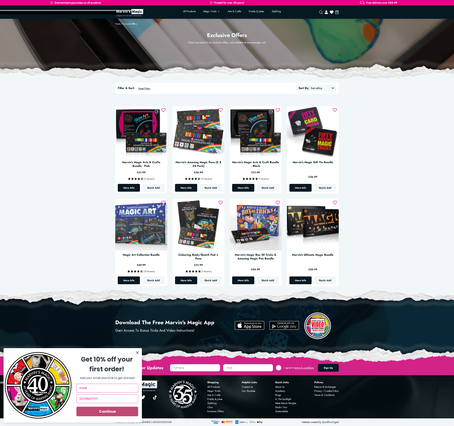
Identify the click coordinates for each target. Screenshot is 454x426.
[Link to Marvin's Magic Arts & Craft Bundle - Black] (256, 132)
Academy (280, 391)
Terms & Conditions (324, 395)
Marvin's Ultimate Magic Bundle (312, 255)
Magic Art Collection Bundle (141, 255)
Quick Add (153, 188)
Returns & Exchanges (325, 387)
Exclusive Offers (130, 23)
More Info (131, 188)
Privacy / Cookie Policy (326, 391)
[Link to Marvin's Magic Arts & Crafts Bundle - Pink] (141, 132)
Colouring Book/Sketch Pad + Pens (198, 257)
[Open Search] (321, 12)
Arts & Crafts (234, 11)
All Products (189, 11)
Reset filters (144, 88)
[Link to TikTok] (155, 397)
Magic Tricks (213, 391)
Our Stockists (248, 391)
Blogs (278, 395)
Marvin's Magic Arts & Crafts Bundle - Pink (141, 164)
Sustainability (281, 411)
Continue (107, 411)
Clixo (210, 407)
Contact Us (247, 387)
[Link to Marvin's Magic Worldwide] (129, 12)
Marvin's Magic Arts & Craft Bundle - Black (255, 164)
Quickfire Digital (330, 422)
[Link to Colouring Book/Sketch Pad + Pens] (199, 225)
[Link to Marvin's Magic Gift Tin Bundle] (313, 132)
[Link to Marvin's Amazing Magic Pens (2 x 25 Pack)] (199, 132)
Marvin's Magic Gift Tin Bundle (313, 162)
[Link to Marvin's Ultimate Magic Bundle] (313, 225)
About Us (279, 387)
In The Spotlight (283, 399)
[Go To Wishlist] (331, 12)
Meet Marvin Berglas (285, 403)
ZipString (276, 11)
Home (118, 23)
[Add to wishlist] (163, 110)
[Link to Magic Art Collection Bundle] (141, 225)
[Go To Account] (326, 12)
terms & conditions (304, 368)
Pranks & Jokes (256, 11)
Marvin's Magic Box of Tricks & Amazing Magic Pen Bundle (255, 257)
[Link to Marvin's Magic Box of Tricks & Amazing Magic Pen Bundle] (256, 225)
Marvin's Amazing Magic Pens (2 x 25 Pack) (198, 164)
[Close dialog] (137, 353)
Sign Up (328, 368)
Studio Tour (281, 407)
